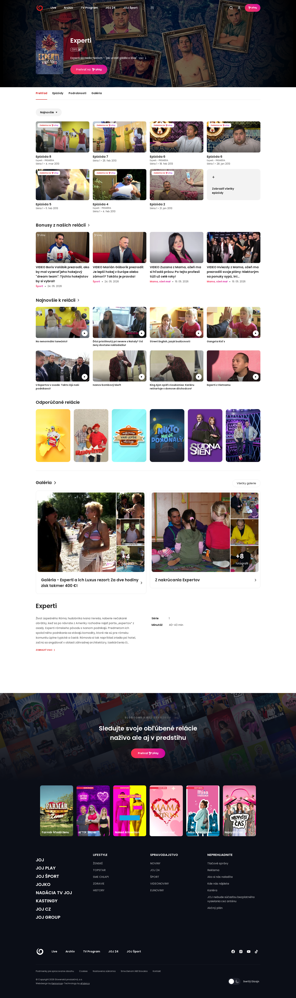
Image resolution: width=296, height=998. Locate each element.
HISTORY (98, 890)
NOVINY (155, 863)
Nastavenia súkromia (104, 971)
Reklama (213, 870)
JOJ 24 (110, 8)
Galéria (96, 93)
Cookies (83, 971)
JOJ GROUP (48, 917)
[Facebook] (233, 951)
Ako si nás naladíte (220, 877)
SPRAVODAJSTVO (164, 855)
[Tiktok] (256, 951)
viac (141, 58)
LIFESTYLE (100, 855)
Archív (68, 8)
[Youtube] (249, 951)
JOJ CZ (43, 909)
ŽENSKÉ (98, 863)
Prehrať (143, 753)
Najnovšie (47, 112)
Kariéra (212, 890)
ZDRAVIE (98, 884)
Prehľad (41, 93)
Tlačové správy (217, 863)
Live (53, 8)
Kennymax (57, 983)
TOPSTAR (99, 870)
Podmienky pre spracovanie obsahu (55, 971)
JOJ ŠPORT (47, 876)
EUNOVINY (157, 890)
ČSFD (74, 49)
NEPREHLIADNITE (220, 855)
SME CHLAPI (101, 877)
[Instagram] (241, 951)
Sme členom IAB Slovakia (134, 971)
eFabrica (85, 983)
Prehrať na (83, 69)
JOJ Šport (130, 8)
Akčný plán (215, 908)
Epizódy (57, 93)
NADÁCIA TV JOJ (54, 893)
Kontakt (157, 971)
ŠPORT (154, 877)
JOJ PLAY (46, 868)
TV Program (89, 8)
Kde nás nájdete (218, 884)
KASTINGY (47, 901)
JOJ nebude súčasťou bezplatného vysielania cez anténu (231, 899)
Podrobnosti (77, 93)
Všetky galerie (246, 483)
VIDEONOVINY (159, 884)
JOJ (40, 860)
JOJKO (43, 884)
